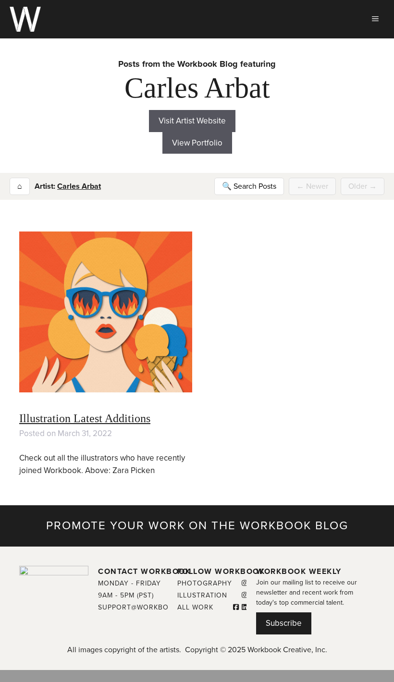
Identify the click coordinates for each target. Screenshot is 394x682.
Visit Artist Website (192, 121)
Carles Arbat (79, 186)
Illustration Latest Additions (84, 418)
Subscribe (284, 623)
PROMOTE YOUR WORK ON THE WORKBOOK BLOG (197, 526)
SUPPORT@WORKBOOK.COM (147, 607)
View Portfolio (197, 143)
